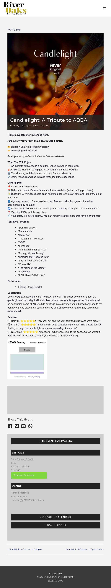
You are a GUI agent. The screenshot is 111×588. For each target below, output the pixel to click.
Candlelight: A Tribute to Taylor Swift (85, 549)
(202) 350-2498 (55, 581)
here (45, 135)
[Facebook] (10, 426)
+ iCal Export (56, 525)
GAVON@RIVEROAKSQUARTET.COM (55, 577)
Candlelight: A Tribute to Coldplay (24, 549)
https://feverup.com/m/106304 (29, 475)
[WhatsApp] (30, 426)
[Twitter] (16, 426)
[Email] (23, 426)
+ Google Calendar (55, 517)
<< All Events (13, 30)
